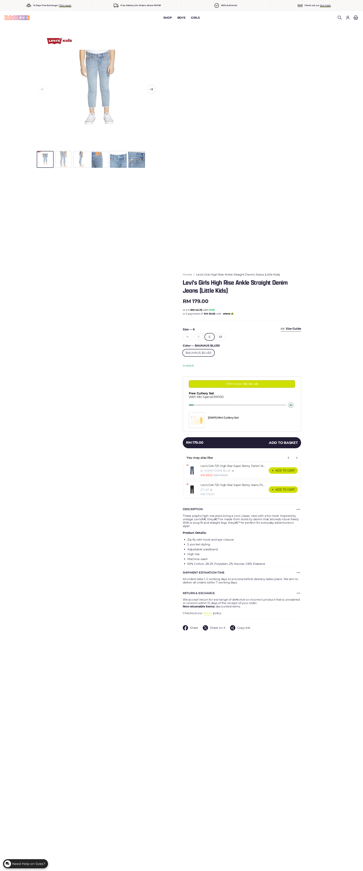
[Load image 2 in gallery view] (63, 159)
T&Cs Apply (65, 5)
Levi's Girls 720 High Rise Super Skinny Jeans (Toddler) (233, 485)
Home (187, 274)
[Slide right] (151, 89)
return (207, 613)
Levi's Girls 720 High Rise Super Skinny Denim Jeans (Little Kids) (233, 466)
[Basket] (355, 18)
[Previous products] (288, 457)
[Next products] (297, 457)
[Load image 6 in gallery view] (136, 159)
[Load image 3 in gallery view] (81, 159)
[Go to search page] (339, 17)
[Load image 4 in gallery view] (100, 159)
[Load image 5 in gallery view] (118, 159)
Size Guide (325, 5)
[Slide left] (42, 89)
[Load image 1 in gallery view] (45, 159)
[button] (339, 17)
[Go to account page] (348, 18)
